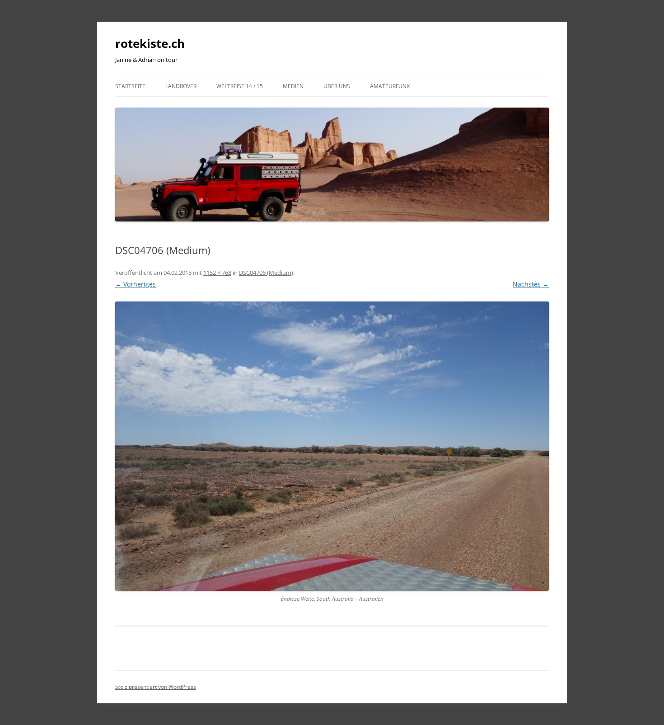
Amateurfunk (390, 86)
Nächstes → (531, 284)
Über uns (336, 86)
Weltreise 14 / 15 (239, 86)
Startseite (130, 86)
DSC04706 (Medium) (266, 272)
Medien (293, 86)
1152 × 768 (217, 272)
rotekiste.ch (150, 43)
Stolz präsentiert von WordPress (155, 687)
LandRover (180, 86)
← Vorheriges (135, 284)
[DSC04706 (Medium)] (332, 446)
